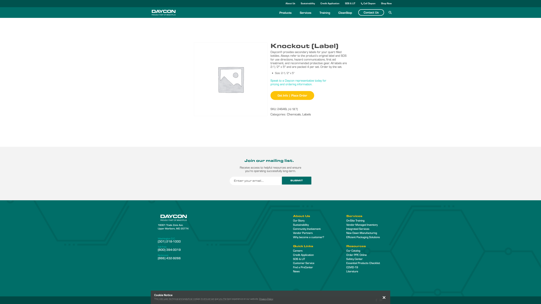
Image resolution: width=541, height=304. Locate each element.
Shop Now (386, 3)
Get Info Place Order (292, 95)
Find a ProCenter (303, 267)
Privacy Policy (266, 299)
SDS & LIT (350, 3)
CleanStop (345, 12)
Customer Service (303, 262)
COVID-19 (352, 267)
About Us (290, 3)
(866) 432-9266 (169, 258)
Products (285, 12)
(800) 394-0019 (169, 249)
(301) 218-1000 (169, 241)
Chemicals (294, 114)
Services (305, 12)
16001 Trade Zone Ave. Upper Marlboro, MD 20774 (173, 226)
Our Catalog (353, 250)
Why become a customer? (308, 237)
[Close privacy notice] (384, 297)
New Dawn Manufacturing (361, 232)
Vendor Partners (303, 232)
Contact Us (371, 12)
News (296, 271)
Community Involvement (307, 228)
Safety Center (354, 258)
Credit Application (330, 3)
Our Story (298, 220)
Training (325, 12)
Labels (306, 114)
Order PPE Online (356, 254)
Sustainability (308, 3)
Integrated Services (357, 228)
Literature (352, 271)
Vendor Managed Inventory (362, 224)
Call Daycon (369, 3)
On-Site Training (355, 220)
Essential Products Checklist (363, 262)
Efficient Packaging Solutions (363, 237)
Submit (296, 180)
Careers (298, 250)
